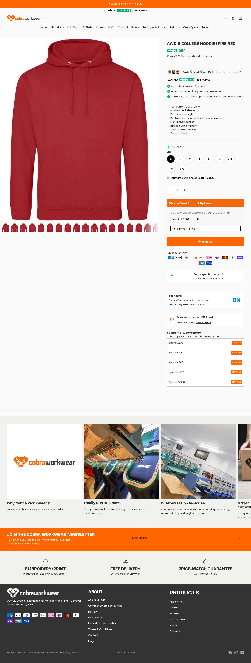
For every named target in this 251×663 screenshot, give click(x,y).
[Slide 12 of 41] (103, 227)
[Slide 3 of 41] (23, 227)
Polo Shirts (176, 602)
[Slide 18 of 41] (156, 227)
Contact (93, 635)
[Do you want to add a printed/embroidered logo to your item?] (228, 212)
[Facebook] (230, 653)
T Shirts (174, 607)
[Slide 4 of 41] (32, 227)
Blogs (91, 641)
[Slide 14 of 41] (121, 227)
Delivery (93, 611)
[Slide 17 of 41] (147, 227)
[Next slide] (240, 472)
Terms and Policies (125, 652)
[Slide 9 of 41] (76, 227)
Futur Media (51, 652)
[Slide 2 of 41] (14, 227)
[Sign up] (239, 537)
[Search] (225, 18)
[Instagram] (236, 653)
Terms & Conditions (100, 629)
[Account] (233, 18)
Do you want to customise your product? (205, 213)
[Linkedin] (242, 653)
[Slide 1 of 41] (5, 227)
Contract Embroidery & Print (105, 605)
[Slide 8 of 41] (68, 227)
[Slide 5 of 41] (41, 227)
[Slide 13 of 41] (112, 227)
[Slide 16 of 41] (139, 227)
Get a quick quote (207, 274)
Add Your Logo (96, 600)
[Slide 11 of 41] (94, 227)
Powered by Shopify (68, 652)
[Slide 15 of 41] (130, 227)
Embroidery (95, 617)
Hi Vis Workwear (179, 619)
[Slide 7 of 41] (59, 227)
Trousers (175, 631)
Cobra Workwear (23, 652)
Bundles (174, 625)
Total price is (184, 228)
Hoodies (174, 613)
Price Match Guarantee (102, 623)
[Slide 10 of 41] (85, 227)
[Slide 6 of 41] (50, 227)
